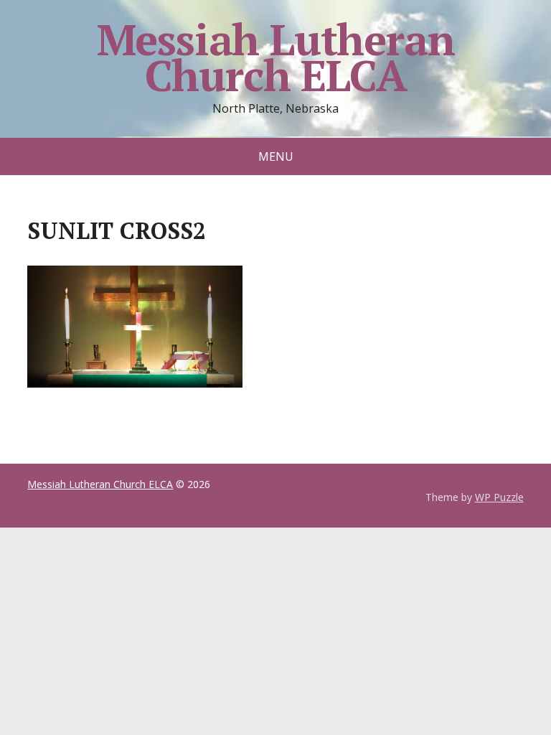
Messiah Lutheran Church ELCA (276, 57)
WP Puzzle (499, 497)
